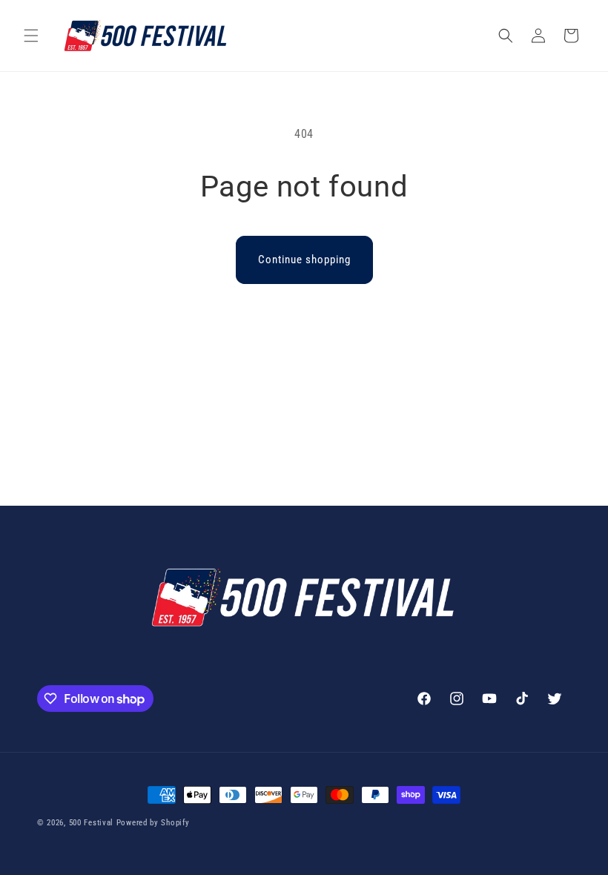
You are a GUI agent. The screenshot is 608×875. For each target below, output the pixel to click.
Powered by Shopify (153, 823)
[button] (31, 35)
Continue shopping (304, 259)
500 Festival (91, 823)
